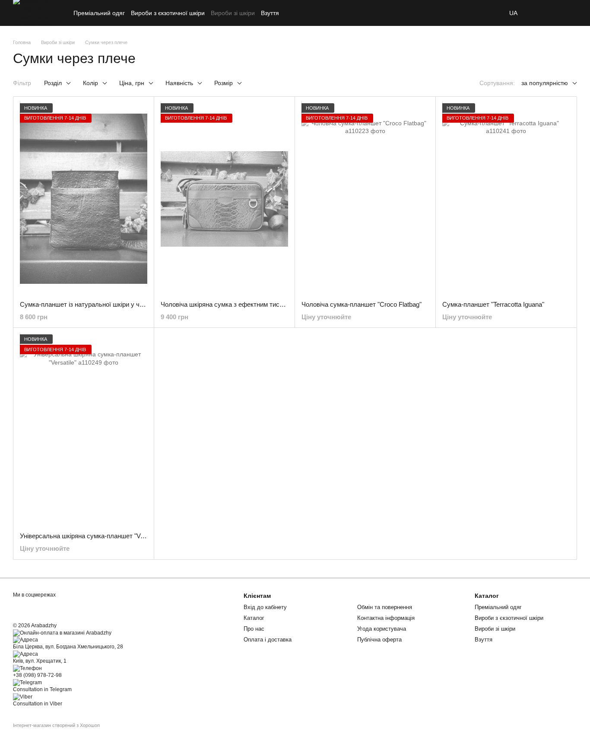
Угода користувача (381, 629)
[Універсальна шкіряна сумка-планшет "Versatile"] (83, 430)
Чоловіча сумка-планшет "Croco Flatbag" (361, 304)
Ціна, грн (131, 82)
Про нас (254, 629)
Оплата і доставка (268, 639)
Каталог (254, 618)
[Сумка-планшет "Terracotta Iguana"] (506, 199)
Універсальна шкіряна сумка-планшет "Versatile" (91, 536)
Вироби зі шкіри (233, 13)
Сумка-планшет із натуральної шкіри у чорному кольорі (102, 304)
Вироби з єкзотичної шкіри (168, 13)
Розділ (53, 82)
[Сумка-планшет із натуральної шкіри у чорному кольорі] (83, 199)
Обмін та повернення (384, 607)
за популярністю (544, 82)
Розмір (223, 82)
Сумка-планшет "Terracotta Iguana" (493, 304)
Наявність (179, 82)
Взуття (270, 13)
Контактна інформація (386, 618)
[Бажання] (538, 13)
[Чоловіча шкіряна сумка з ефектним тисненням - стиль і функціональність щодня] (224, 199)
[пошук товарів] (494, 13)
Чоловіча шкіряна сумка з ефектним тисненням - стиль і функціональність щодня (282, 304)
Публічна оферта (379, 639)
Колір (90, 82)
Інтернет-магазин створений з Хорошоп (56, 725)
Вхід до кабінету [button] (265, 607)
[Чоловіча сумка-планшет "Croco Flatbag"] (365, 199)
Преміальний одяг (99, 13)
